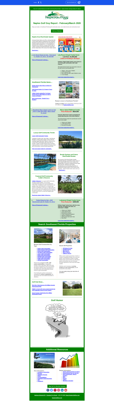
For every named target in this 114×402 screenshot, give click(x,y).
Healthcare (40, 381)
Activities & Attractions (43, 372)
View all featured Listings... (40, 60)
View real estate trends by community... (42, 148)
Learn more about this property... (66, 77)
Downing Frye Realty (52, 395)
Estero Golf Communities (43, 251)
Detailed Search (67, 249)
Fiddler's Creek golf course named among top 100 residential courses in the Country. (43, 289)
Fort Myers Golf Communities (44, 252)
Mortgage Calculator (68, 380)
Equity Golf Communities (43, 255)
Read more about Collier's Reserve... (41, 195)
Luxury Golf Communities (43, 253)
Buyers (65, 378)
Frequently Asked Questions (44, 378)
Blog (64, 377)
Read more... (35, 50)
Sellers (64, 379)
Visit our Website (57, 31)
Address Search (67, 253)
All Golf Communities (42, 260)
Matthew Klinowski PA (40, 395)
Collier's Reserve (36, 181)
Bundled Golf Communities (44, 256)
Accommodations (41, 377)
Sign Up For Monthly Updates (57, 386)
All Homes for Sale (67, 248)
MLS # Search (66, 252)
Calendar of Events (42, 374)
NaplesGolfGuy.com (69, 105)
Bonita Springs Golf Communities (45, 250)
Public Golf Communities (43, 259)
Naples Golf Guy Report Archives (71, 371)
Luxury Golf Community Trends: (40, 136)
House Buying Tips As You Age (71, 373)
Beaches (39, 373)
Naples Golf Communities (43, 248)
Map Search (66, 250)
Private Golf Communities (43, 257)
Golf (38, 379)
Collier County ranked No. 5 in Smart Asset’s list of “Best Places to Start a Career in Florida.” (41, 95)
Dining (39, 376)
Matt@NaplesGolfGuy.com (73, 395)
